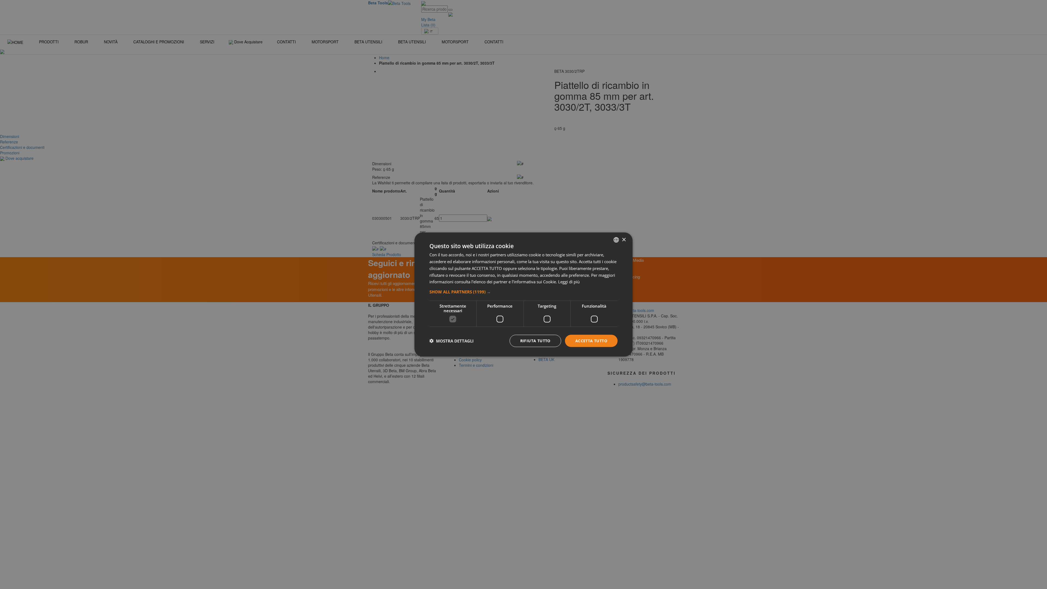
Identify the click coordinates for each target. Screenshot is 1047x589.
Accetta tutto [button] (591, 340)
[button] (523, 291)
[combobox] (616, 240)
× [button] (624, 240)
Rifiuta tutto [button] (535, 340)
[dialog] (523, 295)
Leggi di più (569, 281)
